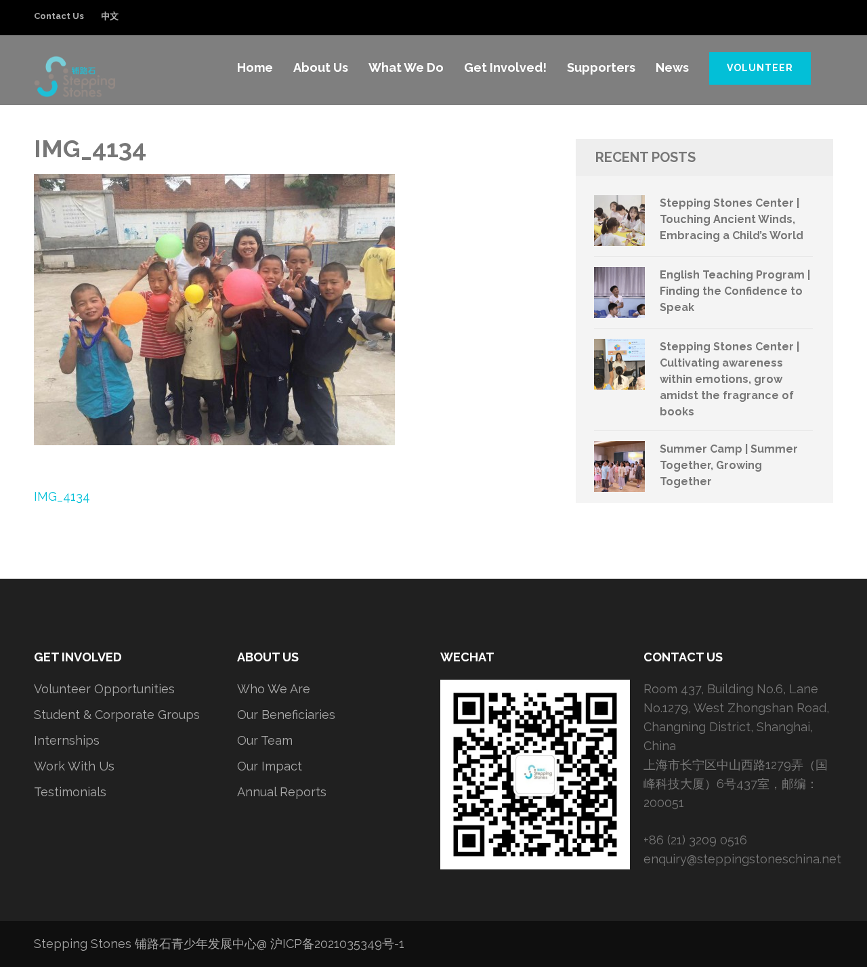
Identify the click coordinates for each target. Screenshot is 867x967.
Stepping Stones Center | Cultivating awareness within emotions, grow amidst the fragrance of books (729, 379)
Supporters (601, 67)
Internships (67, 740)
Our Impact (269, 766)
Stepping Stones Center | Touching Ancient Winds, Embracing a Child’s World (731, 219)
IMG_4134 (62, 496)
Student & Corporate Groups (117, 714)
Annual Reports (281, 792)
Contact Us (59, 16)
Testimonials (70, 792)
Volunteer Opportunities (104, 689)
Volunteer (760, 67)
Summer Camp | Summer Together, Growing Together (729, 465)
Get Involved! (505, 67)
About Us (320, 67)
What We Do (406, 67)
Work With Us (74, 766)
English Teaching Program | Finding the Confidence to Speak (735, 291)
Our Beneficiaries (286, 714)
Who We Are (273, 689)
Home (255, 67)
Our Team (265, 740)
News (672, 67)
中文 (110, 16)
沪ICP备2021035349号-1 (337, 944)
